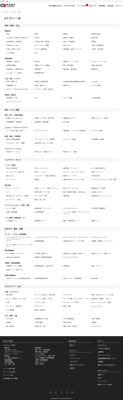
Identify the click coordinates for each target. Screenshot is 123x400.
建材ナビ (72, 345)
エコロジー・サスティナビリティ (13, 352)
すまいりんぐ (74, 361)
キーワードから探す (9, 372)
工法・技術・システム (10, 350)
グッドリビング (102, 381)
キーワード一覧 (8, 375)
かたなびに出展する (104, 348)
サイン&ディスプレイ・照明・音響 (45, 356)
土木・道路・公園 (9, 364)
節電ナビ (100, 375)
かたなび (72, 355)
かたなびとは (102, 345)
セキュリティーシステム (11, 354)
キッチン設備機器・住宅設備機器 (44, 358)
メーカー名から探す (9, 368)
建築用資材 (38, 348)
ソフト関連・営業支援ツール (12, 358)
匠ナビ (100, 378)
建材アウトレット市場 (104, 384)
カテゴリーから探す (9, 345)
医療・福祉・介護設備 (41, 352)
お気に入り (92, 6)
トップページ (5, 12)
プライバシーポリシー (104, 355)
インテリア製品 (39, 354)
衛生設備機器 (8, 360)
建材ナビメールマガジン (77, 365)
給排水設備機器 (8, 362)
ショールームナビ (75, 358)
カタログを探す (69, 6)
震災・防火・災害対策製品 (42, 350)
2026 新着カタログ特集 (10, 378)
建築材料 (6, 348)
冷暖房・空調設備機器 (41, 360)
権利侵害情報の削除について (106, 358)
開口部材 (6, 356)
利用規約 (100, 362)
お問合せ (72, 368)
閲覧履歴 (102, 6)
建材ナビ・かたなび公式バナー (107, 365)
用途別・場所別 (39, 364)
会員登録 (110, 6)
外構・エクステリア (40, 362)
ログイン (119, 6)
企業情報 (100, 352)
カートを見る (81, 5)
